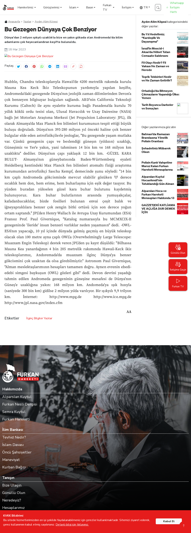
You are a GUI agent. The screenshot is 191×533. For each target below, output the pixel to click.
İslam (72, 7)
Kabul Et (169, 521)
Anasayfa (14, 21)
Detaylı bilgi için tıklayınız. (72, 525)
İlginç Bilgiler (34, 318)
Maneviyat (11, 459)
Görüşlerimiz (51, 7)
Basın (89, 7)
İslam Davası (13, 444)
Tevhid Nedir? (14, 437)
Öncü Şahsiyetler (17, 452)
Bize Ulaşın (11, 485)
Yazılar (27, 21)
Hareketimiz (25, 7)
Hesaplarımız (13, 507)
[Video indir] (81, 66)
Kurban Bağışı (14, 467)
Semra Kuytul (14, 411)
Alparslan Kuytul (17, 396)
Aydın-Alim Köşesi (46, 21)
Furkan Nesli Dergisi (19, 404)
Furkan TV (107, 7)
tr (145, 7)
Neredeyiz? (11, 500)
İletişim (126, 7)
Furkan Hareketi (16, 419)
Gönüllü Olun (13, 492)
